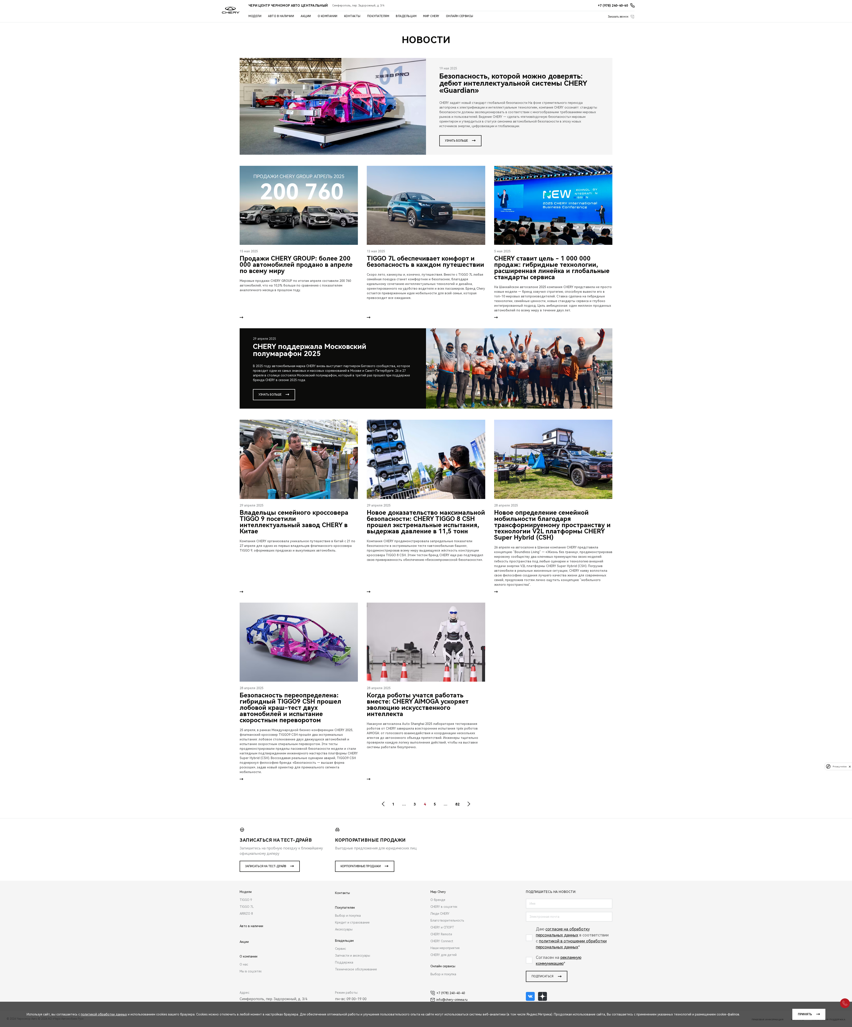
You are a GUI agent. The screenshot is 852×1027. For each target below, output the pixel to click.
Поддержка (344, 962)
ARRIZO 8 (246, 913)
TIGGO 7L (247, 906)
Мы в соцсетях (251, 971)
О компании (327, 16)
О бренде (437, 900)
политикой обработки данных (104, 1014)
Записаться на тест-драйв (265, 866)
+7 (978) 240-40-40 (450, 993)
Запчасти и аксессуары (352, 955)
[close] (850, 766)
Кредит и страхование (352, 922)
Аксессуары (344, 929)
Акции (306, 16)
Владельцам (406, 16)
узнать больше (456, 140)
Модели (254, 16)
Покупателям (378, 16)
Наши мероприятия (445, 948)
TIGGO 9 (246, 900)
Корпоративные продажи (361, 866)
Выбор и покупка (348, 915)
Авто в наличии (281, 16)
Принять (805, 1014)
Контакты (352, 16)
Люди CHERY (440, 913)
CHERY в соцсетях (443, 906)
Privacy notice (839, 766)
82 (457, 804)
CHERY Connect (441, 941)
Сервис (340, 948)
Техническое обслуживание (356, 969)
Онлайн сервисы (459, 16)
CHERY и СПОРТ (442, 927)
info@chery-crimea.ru (451, 999)
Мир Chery (431, 16)
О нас (244, 964)
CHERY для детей (443, 955)
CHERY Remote (441, 934)
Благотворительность (447, 920)
